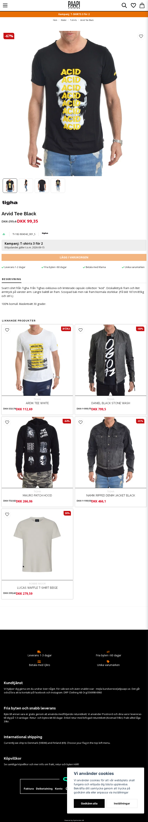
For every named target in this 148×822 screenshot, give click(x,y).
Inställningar (122, 803)
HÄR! (76, 764)
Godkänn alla (89, 803)
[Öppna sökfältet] (124, 5)
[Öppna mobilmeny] (5, 5)
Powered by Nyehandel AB (74, 820)
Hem (55, 20)
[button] (141, 36)
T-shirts (73, 20)
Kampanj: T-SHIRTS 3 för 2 (74, 14)
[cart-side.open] (142, 5)
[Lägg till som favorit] (133, 5)
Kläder (63, 20)
